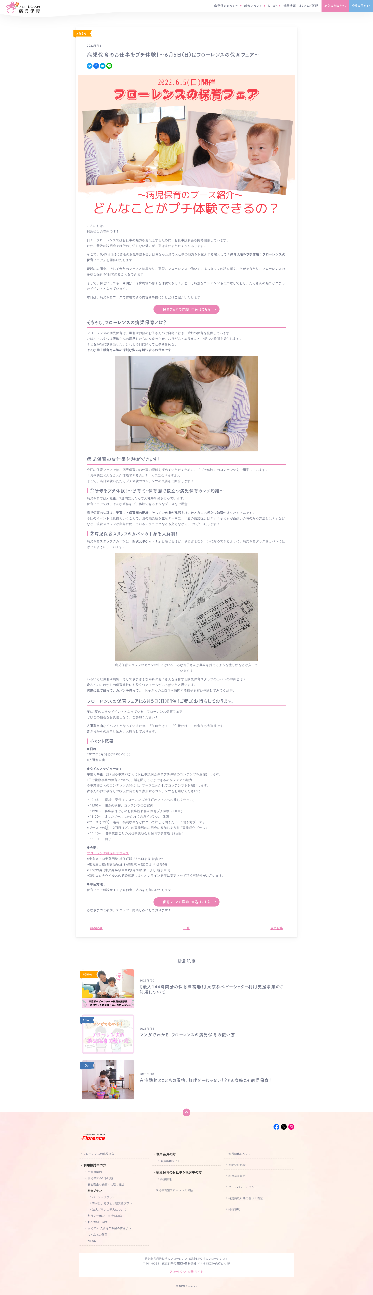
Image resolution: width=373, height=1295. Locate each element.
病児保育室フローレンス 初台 (175, 1190)
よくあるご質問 (308, 5)
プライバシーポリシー (242, 1187)
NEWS (273, 5)
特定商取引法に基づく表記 (245, 1198)
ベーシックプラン (103, 1197)
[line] (109, 66)
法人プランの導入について (109, 1209)
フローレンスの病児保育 (98, 1153)
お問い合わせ (237, 1164)
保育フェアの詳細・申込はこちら (186, 309)
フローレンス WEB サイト (186, 1271)
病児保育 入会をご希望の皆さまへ (110, 1228)
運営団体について (239, 1153)
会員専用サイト (361, 5)
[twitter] (89, 66)
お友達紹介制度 (98, 1222)
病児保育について (226, 5)
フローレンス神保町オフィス (108, 853)
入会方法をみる (337, 5)
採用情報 (289, 5)
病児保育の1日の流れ (101, 1178)
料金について (253, 5)
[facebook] (96, 66)
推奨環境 (234, 1209)
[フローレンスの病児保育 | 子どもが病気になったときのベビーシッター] (23, 7)
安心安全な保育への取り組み (106, 1184)
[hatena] (102, 66)
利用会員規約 (237, 1175)
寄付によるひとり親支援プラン (112, 1203)
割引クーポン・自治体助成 (105, 1215)
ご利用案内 (95, 1172)
